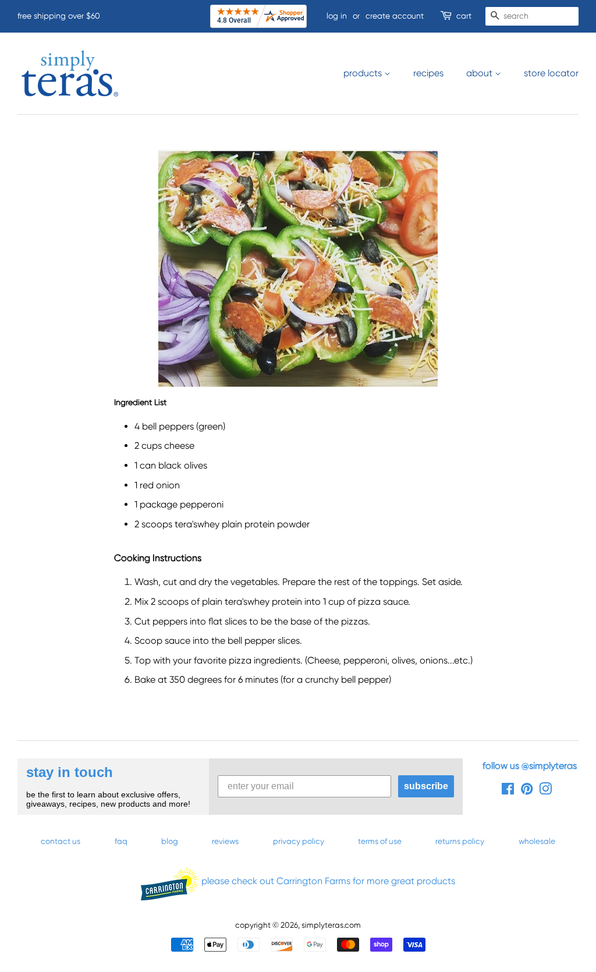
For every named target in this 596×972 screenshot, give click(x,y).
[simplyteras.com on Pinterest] (526, 791)
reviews (225, 841)
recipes (428, 73)
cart (463, 15)
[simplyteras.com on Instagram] (545, 791)
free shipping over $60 (58, 15)
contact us (60, 841)
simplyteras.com (331, 925)
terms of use (380, 841)
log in (337, 15)
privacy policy (298, 841)
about (480, 73)
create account (395, 15)
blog (169, 841)
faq (121, 841)
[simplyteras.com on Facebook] (508, 791)
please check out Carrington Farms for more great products (327, 880)
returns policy (459, 841)
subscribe (426, 786)
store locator (551, 73)
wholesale (537, 841)
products (363, 73)
